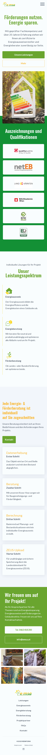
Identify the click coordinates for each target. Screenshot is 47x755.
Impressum (18, 745)
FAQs (23, 725)
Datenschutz (29, 745)
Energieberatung (23, 710)
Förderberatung (23, 715)
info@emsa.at (23, 639)
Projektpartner (23, 720)
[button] (42, 4)
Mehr (23, 63)
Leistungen (23, 700)
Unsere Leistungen (23, 54)
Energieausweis (23, 705)
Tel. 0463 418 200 (23, 630)
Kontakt (9, 439)
